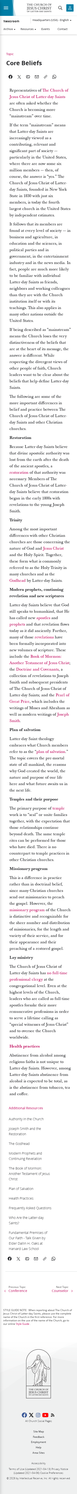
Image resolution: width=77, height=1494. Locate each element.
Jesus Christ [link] (53, 548)
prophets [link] (17, 624)
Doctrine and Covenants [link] (37, 669)
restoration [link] (18, 472)
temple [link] (58, 808)
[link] (24, 1046)
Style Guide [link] (22, 1324)
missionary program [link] (27, 910)
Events (45, 29)
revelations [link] (44, 637)
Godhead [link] (17, 580)
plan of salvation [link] (50, 751)
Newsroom (11, 21)
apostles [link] (43, 618)
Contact (63, 29)
